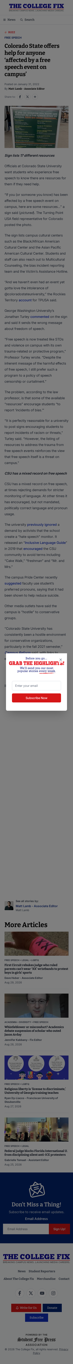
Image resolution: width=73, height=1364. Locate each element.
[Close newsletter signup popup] (60, 659)
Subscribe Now (36, 698)
